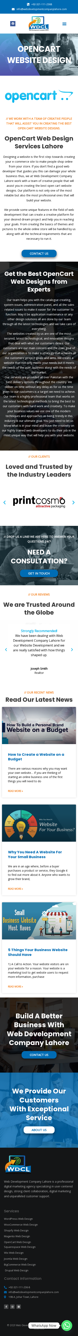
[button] (64, 23)
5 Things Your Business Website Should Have (38, 952)
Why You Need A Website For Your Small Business (35, 854)
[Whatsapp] (66, 1325)
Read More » (15, 791)
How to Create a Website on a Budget (36, 757)
